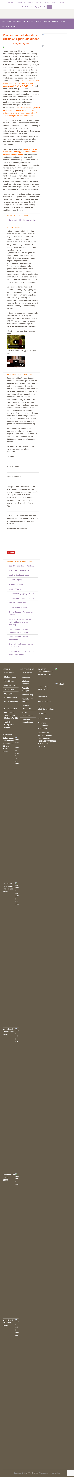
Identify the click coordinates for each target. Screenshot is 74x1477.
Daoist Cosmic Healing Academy (21, 566)
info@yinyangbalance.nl (47, 709)
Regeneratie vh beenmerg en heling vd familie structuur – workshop (20, 622)
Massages (26, 677)
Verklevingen (27, 673)
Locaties (54, 2)
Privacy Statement (45, 718)
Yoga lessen (9, 673)
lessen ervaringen (11, 702)
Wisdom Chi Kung (16, 584)
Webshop (61, 2)
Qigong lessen (9, 693)
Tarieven (47, 21)
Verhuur (47, 2)
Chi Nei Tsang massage (18, 607)
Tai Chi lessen (9, 681)
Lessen (9, 21)
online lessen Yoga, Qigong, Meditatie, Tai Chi (11, 715)
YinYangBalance (32, 1473)
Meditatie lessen (10, 677)
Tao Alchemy (9, 689)
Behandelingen (29, 21)
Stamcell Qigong (15, 580)
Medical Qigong (15, 589)
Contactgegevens (20, 2)
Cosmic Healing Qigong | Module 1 (22, 594)
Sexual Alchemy (10, 698)
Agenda (10, 2)
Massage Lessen (10, 685)
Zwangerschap (27, 695)
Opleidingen (17, 21)
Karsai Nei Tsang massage (19, 603)
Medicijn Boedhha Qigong (19, 575)
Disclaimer (42, 714)
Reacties (55, 21)
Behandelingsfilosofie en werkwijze (22, 220)
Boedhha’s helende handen (19, 570)
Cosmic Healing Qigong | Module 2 (22, 598)
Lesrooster (30, 2)
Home (3, 21)
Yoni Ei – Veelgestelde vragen (9, 725)
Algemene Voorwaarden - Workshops (43, 725)
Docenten (39, 2)
